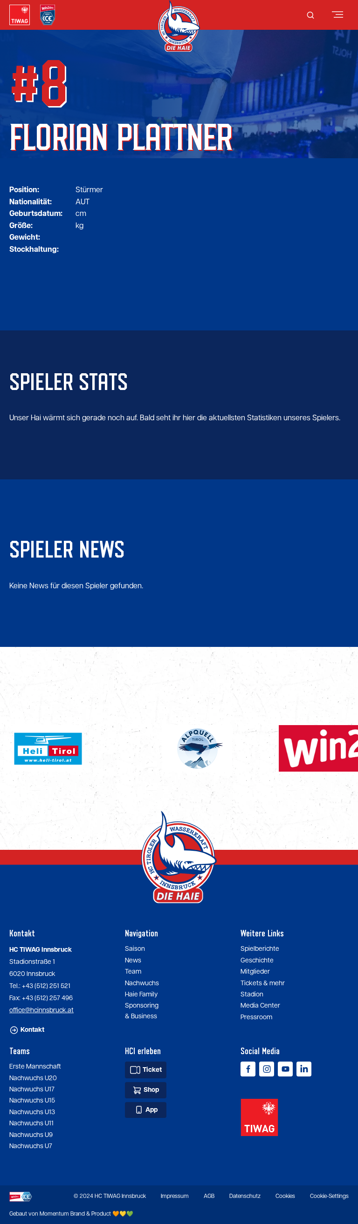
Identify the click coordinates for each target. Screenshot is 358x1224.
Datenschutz (245, 1196)
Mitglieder (255, 971)
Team (133, 971)
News (133, 960)
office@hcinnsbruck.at (41, 1010)
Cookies (285, 1196)
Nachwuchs (142, 983)
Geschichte (257, 960)
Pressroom (256, 1017)
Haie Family (141, 994)
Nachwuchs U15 (32, 1100)
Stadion (252, 994)
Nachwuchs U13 (32, 1112)
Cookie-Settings (329, 1196)
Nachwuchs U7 (30, 1146)
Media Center (260, 1005)
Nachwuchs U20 (33, 1078)
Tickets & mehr (263, 983)
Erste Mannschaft (35, 1066)
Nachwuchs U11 (31, 1123)
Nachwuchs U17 (32, 1089)
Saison (135, 949)
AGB (209, 1196)
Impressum (175, 1196)
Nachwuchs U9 (31, 1135)
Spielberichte (260, 949)
